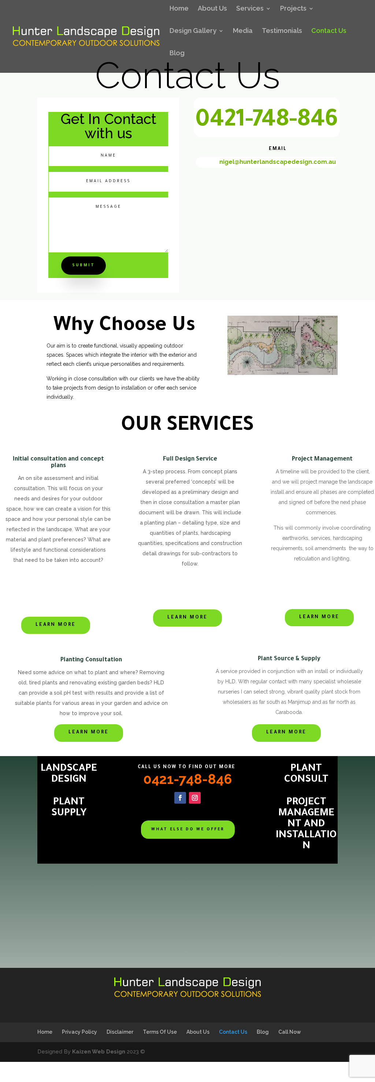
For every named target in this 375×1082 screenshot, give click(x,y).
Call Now (289, 1032)
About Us (212, 9)
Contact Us (328, 31)
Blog (177, 53)
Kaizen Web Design (98, 1051)
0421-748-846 (266, 122)
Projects (293, 9)
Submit (83, 265)
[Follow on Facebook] (180, 798)
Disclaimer (120, 1032)
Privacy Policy (79, 1032)
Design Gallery (193, 31)
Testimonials (282, 31)
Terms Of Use (160, 1032)
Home (179, 9)
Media (243, 31)
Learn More (56, 625)
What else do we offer (187, 829)
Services (250, 9)
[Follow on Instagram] (195, 798)
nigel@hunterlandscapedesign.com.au (277, 161)
